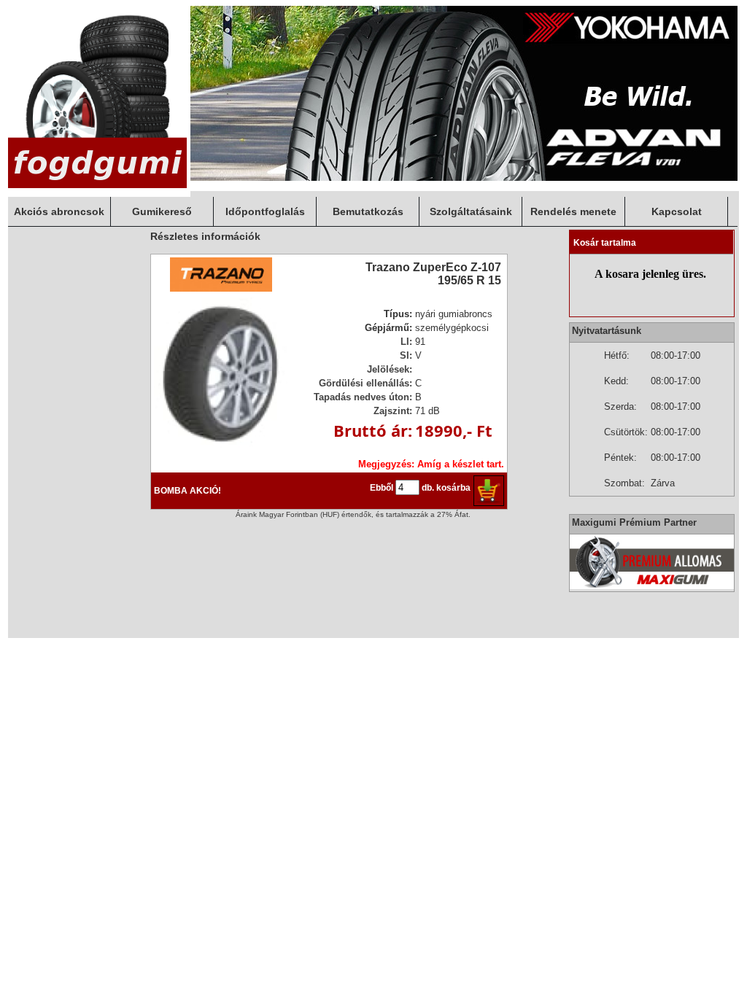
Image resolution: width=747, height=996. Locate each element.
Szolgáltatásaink (471, 211)
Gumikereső (162, 211)
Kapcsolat (676, 211)
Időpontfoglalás (265, 211)
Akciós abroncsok (59, 211)
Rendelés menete (573, 211)
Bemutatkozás (368, 211)
